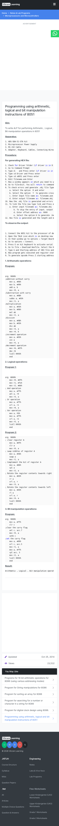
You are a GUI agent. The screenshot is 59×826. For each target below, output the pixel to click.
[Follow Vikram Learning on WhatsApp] (4, 744)
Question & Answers (10, 813)
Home (4, 13)
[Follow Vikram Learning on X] (25, 744)
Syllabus (5, 771)
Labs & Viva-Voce (37, 771)
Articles (5, 801)
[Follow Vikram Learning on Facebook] (14, 744)
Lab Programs (35, 776)
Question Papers (9, 783)
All (3, 795)
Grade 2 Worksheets (38, 818)
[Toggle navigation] (54, 4)
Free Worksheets (37, 789)
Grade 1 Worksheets (38, 812)
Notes (31, 765)
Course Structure (9, 765)
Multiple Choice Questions (13, 807)
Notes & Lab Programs (20, 13)
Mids (4, 776)
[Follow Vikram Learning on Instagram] (19, 744)
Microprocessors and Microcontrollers (22, 16)
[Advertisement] (29, 57)
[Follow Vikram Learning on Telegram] (9, 744)
